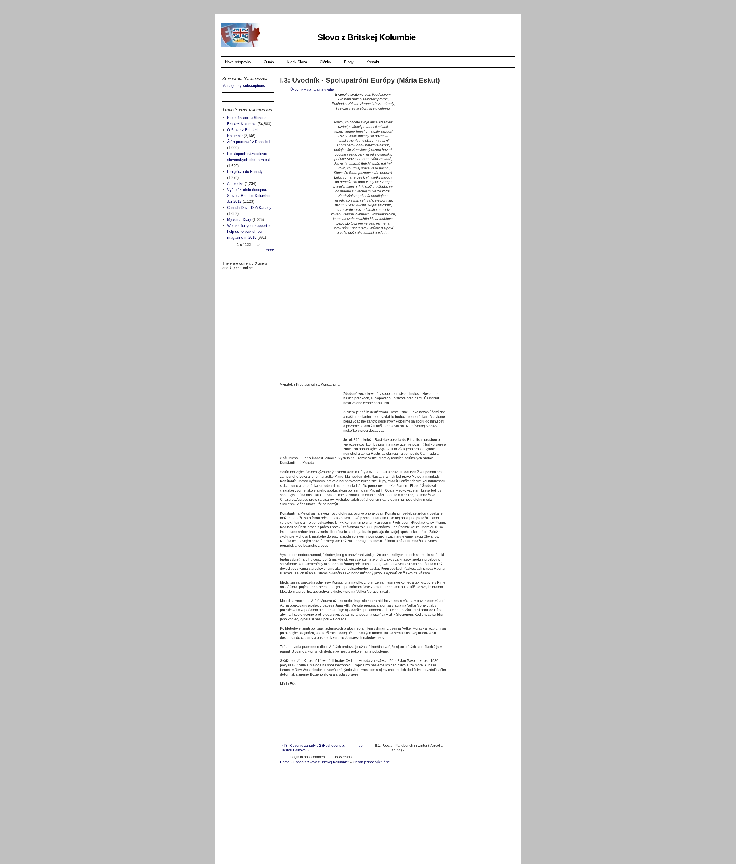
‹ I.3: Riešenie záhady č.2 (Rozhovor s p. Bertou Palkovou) (313, 747)
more (270, 250)
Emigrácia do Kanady (245, 171)
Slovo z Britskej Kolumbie (366, 37)
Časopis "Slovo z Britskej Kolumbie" (321, 762)
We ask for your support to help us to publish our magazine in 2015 (249, 231)
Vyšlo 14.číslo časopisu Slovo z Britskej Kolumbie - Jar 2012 (250, 196)
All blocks (235, 183)
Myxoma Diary (239, 219)
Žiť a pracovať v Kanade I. (249, 141)
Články (325, 62)
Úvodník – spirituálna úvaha (312, 89)
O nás (269, 62)
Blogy (349, 62)
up (361, 745)
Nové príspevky (238, 62)
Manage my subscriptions (243, 85)
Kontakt (372, 62)
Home (285, 762)
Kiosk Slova (297, 62)
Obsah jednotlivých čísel (372, 762)
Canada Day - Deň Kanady (249, 207)
